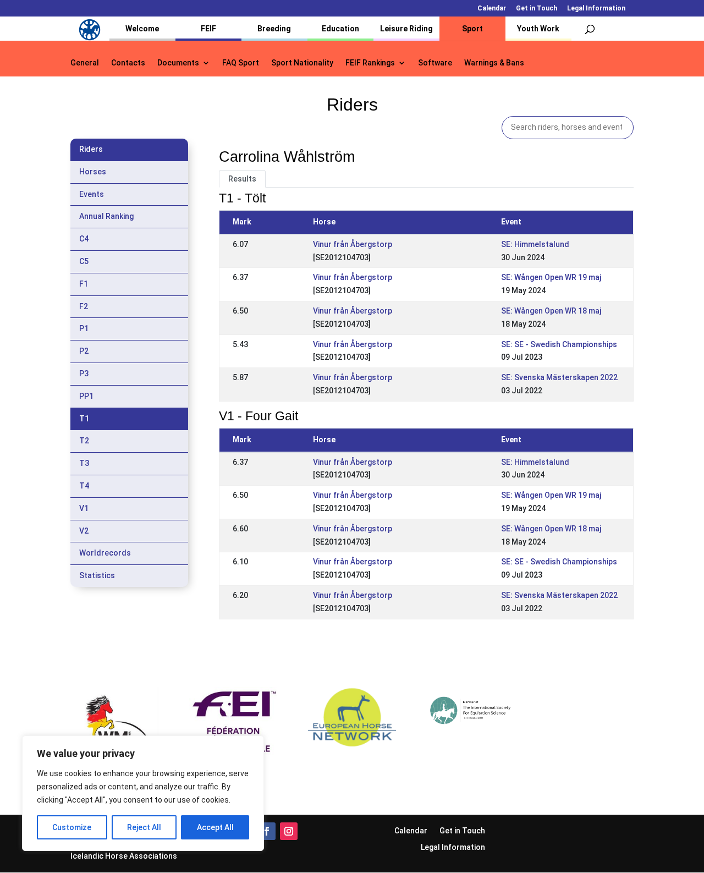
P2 (84, 351)
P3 (84, 373)
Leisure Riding (406, 28)
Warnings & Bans (494, 63)
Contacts (128, 63)
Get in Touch (536, 8)
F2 (83, 306)
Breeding (274, 28)
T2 (84, 440)
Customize (71, 827)
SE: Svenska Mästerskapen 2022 (559, 377)
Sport (472, 28)
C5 (84, 261)
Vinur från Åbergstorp (352, 244)
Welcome (142, 28)
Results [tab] (242, 178)
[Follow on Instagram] (289, 831)
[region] (143, 793)
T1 (84, 418)
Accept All (215, 827)
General (84, 63)
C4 (84, 238)
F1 (83, 283)
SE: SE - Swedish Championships (559, 344)
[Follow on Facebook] (267, 831)
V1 (84, 508)
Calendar (491, 8)
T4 (84, 485)
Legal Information (596, 8)
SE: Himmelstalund (535, 244)
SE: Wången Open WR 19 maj (551, 277)
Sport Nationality (302, 63)
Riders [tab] (91, 149)
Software (435, 63)
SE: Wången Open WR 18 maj (551, 310)
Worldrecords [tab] (105, 552)
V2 (84, 530)
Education (340, 28)
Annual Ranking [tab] (106, 216)
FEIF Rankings (370, 63)
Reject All (144, 827)
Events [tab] (91, 194)
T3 (84, 463)
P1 (84, 328)
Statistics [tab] (97, 575)
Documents (178, 63)
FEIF (208, 28)
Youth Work (538, 28)
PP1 (86, 396)
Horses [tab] (92, 171)
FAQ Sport (240, 63)
